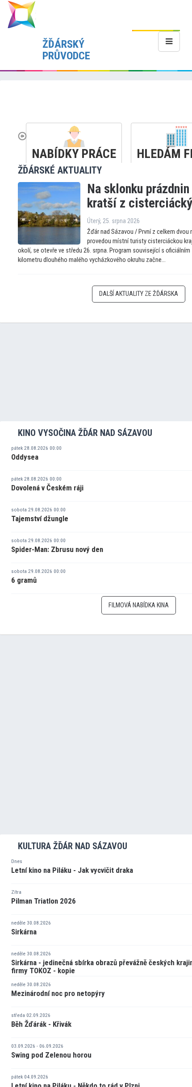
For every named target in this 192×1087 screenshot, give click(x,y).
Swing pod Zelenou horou (51, 1054)
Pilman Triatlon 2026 (43, 900)
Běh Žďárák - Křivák (41, 1024)
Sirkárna (24, 931)
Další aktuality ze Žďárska (138, 294)
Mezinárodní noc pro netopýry (58, 993)
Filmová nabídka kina (139, 605)
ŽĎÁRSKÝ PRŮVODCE (66, 50)
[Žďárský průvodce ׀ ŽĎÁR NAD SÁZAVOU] (21, 14)
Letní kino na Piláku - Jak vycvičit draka (72, 870)
